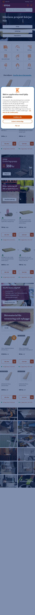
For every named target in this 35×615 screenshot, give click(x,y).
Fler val (17, 125)
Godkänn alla (17, 117)
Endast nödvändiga (17, 121)
